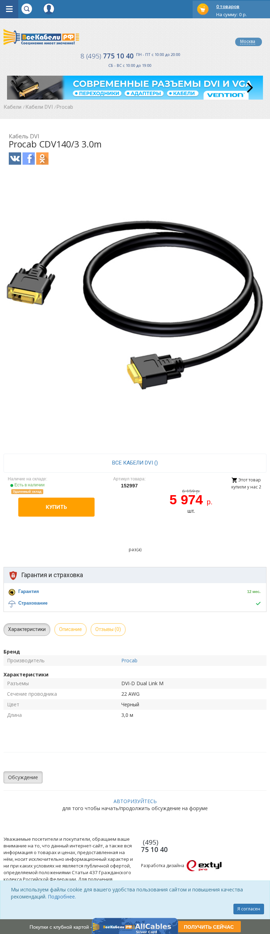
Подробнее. (62, 896)
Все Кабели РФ (41, 37)
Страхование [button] (32, 603)
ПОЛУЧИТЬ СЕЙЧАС (209, 926)
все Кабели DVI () (135, 463)
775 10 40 (107, 56)
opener (9, 9)
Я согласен (248, 909)
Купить (56, 507)
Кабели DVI (39, 107)
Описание (70, 629)
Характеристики (27, 629)
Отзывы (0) (108, 629)
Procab (65, 107)
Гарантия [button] (28, 591)
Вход (48, 8)
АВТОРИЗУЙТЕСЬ (135, 801)
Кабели (12, 107)
